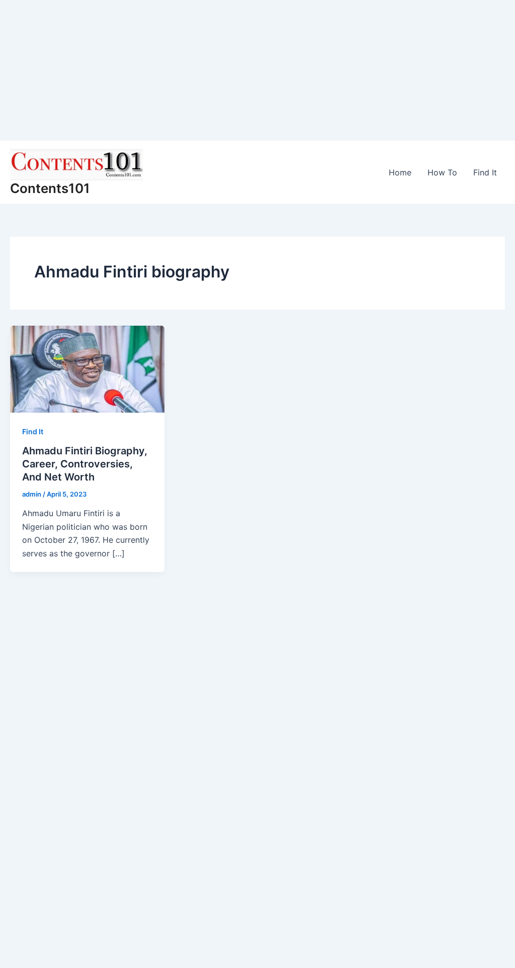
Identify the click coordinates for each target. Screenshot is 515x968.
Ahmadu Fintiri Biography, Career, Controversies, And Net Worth (84, 464)
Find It (485, 172)
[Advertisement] (257, 70)
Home (400, 172)
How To (442, 172)
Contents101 (50, 188)
